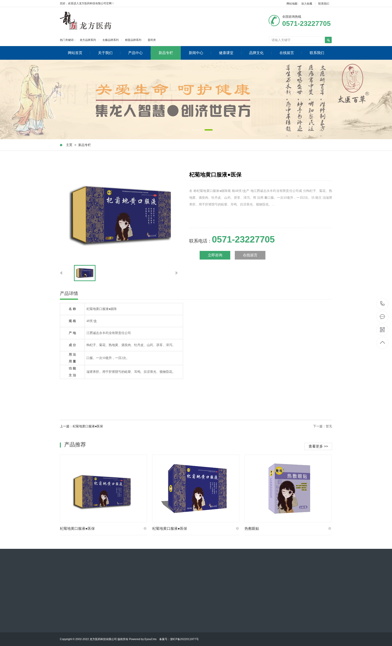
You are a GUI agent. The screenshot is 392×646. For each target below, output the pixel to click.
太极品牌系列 (110, 40)
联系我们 (323, 3)
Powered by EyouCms (142, 639)
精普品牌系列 (133, 40)
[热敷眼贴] (288, 488)
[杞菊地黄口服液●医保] (103, 488)
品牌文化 (256, 53)
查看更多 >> (318, 446)
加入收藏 (306, 3)
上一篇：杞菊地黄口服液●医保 (81, 426)
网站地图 (292, 3)
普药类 (152, 40)
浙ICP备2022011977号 (184, 639)
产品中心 (135, 53)
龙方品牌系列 (88, 40)
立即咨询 (215, 255)
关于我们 (105, 53)
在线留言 (286, 53)
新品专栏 (166, 53)
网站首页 (75, 53)
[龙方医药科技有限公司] (85, 21)
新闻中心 (196, 53)
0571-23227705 (383, 304)
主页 (69, 145)
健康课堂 (226, 53)
